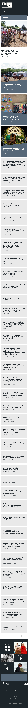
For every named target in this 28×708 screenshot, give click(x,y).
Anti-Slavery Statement (14, 701)
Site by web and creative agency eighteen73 (14, 703)
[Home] (10, 5)
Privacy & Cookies (14, 696)
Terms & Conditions (14, 698)
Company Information (14, 694)
